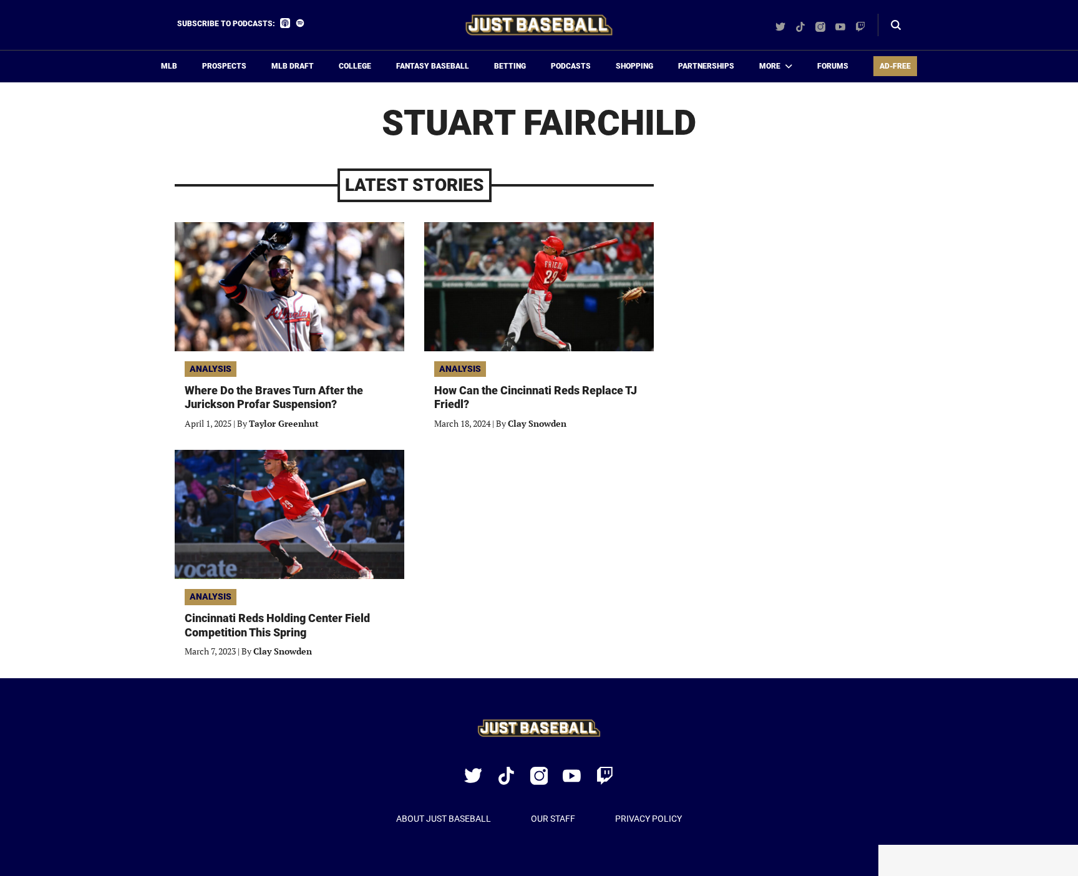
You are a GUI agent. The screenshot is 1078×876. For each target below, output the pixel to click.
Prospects (224, 66)
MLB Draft (292, 66)
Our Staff (553, 819)
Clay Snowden (537, 423)
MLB (169, 66)
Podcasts (571, 66)
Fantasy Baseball (432, 66)
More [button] (769, 66)
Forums (832, 66)
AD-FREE (895, 66)
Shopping (634, 66)
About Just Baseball (443, 819)
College (355, 66)
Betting (510, 66)
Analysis (210, 369)
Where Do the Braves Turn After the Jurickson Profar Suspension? (274, 397)
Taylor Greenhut (284, 423)
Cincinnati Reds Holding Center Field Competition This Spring (277, 625)
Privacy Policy (648, 819)
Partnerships (706, 66)
